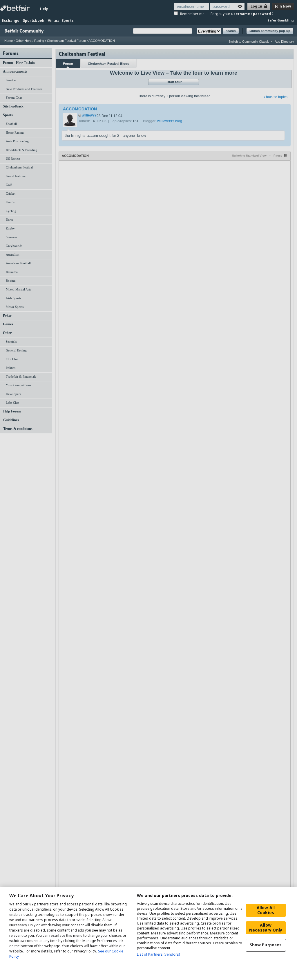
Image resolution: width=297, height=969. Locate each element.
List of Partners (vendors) (158, 954)
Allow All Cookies (266, 910)
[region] (148, 928)
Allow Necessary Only (265, 927)
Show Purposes (266, 945)
